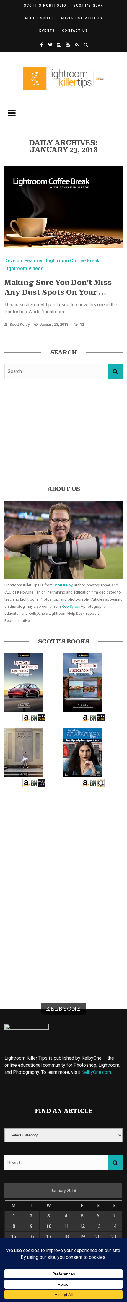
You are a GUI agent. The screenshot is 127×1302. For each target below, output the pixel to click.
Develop (13, 260)
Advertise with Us (81, 18)
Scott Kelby (19, 324)
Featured (34, 260)
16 (31, 1236)
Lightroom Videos (23, 268)
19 (82, 1236)
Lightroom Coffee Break (72, 260)
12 (82, 324)
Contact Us (75, 31)
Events (47, 31)
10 (48, 1226)
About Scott (39, 18)
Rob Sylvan (71, 606)
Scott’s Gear (88, 5)
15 (13, 1236)
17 (48, 1236)
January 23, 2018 (54, 324)
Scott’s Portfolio (45, 5)
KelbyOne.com (96, 1072)
